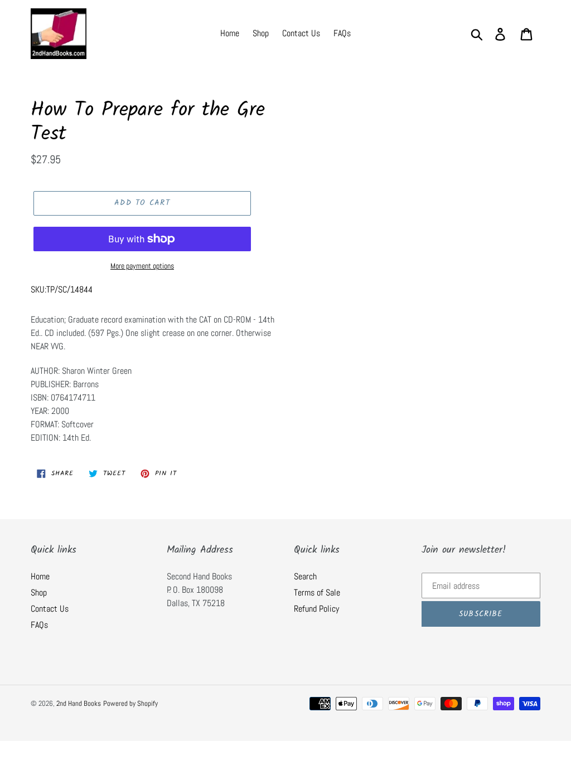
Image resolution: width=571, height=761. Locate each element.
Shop (39, 592)
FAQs (39, 625)
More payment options (142, 266)
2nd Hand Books (78, 703)
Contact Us (50, 608)
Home (40, 576)
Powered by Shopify (130, 703)
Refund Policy (316, 608)
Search (305, 576)
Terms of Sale (317, 592)
